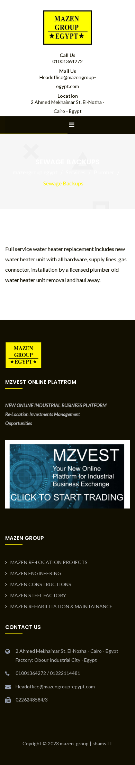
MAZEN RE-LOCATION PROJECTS (49, 562)
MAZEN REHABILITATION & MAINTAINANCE (61, 606)
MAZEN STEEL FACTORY (38, 595)
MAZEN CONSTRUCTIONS (40, 584)
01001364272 (67, 61)
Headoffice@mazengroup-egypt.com (55, 686)
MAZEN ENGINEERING (35, 573)
